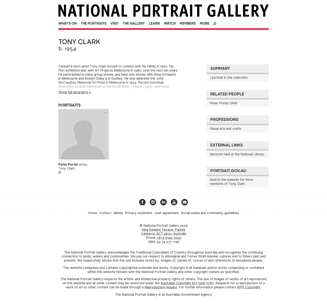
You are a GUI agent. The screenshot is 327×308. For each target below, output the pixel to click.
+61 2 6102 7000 (168, 238)
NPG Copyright (248, 287)
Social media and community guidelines (210, 213)
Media (118, 213)
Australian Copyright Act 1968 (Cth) (187, 283)
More (204, 23)
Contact (105, 213)
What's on (67, 23)
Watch (170, 23)
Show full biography (73, 92)
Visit (115, 23)
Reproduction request (160, 287)
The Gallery (134, 23)
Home (92, 213)
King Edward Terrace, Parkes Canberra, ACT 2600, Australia (163, 232)
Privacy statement (138, 213)
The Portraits (93, 23)
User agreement (167, 213)
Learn (154, 23)
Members (188, 23)
